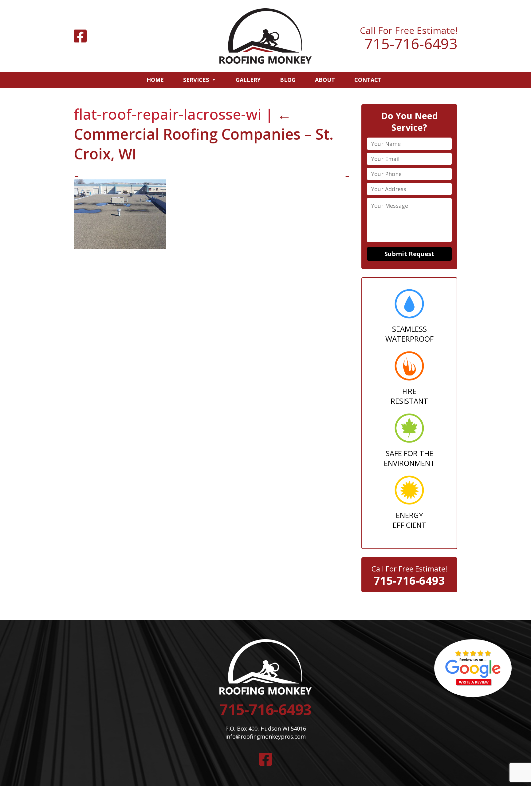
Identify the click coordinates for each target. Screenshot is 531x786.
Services (196, 79)
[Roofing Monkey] (265, 36)
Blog (288, 79)
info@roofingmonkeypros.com (265, 736)
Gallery (248, 79)
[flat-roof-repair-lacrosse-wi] (120, 246)
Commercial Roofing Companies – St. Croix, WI (203, 134)
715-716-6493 (410, 44)
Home (155, 79)
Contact (368, 79)
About (325, 79)
